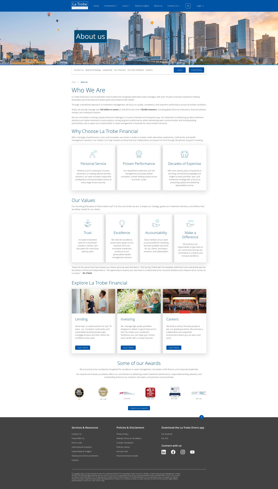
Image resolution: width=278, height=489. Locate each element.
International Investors (82, 447)
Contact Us (79, 70)
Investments (196, 70)
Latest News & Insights (82, 451)
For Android (166, 434)
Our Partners (120, 70)
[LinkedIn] (163, 453)
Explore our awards (139, 408)
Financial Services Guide (127, 455)
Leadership (107, 70)
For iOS (164, 438)
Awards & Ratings (93, 70)
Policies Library (123, 447)
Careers (149, 70)
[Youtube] (192, 453)
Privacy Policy (122, 434)
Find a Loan (77, 442)
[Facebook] (173, 453)
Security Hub (122, 451)
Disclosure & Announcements (85, 455)
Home (74, 82)
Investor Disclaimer (125, 442)
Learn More (82, 347)
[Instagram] (183, 453)
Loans (179, 70)
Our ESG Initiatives (135, 70)
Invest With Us (78, 438)
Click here (147, 479)
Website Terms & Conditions (129, 438)
